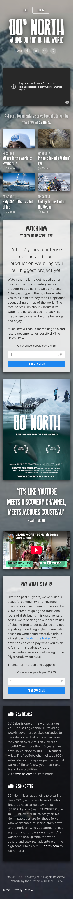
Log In (41, 10)
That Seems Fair (36, 364)
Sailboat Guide (53, 881)
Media (29, 890)
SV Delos (45, 122)
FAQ (25, 10)
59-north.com (49, 846)
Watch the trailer (38, 638)
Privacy (17, 890)
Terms (6, 890)
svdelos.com (24, 774)
